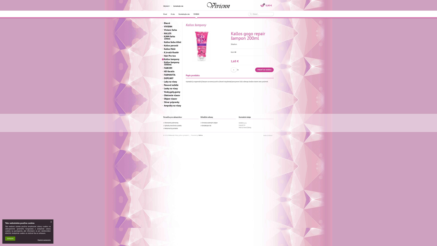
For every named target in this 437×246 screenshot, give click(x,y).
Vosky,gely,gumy (172, 92)
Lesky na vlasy (171, 88)
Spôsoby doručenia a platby (173, 126)
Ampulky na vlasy (172, 105)
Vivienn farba (170, 30)
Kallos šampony (171, 59)
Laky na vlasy (170, 82)
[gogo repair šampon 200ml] (201, 46)
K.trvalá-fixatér (171, 52)
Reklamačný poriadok (171, 128)
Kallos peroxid (171, 45)
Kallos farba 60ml (172, 42)
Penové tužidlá (171, 85)
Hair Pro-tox (170, 56)
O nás (173, 14)
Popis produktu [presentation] (193, 75)
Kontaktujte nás (178, 6)
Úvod (165, 14)
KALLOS (167, 33)
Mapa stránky (268, 135)
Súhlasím (10, 238)
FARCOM (168, 68)
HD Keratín (169, 71)
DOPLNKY (168, 78)
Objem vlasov (170, 99)
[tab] (193, 75)
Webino (200, 135)
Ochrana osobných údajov (210, 123)
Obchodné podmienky (171, 123)
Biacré (167, 23)
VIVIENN (168, 26)
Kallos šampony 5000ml (171, 63)
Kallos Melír (170, 49)
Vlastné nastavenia (44, 240)
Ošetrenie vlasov (172, 95)
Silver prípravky (171, 102)
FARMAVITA (169, 75)
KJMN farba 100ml (169, 37)
